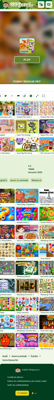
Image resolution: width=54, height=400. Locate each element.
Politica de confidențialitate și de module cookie (27, 381)
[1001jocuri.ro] (18, 4)
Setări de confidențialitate (18, 385)
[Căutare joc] (49, 4)
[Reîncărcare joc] (24, 95)
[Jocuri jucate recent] (41, 4)
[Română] (34, 393)
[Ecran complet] (43, 95)
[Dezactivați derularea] (30, 95)
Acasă (5, 356)
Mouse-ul (36, 180)
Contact (23, 393)
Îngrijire (34, 356)
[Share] (12, 95)
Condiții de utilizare (15, 377)
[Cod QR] (5, 95)
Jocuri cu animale (19, 180)
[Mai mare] (37, 95)
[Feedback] (18, 95)
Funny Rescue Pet (10, 360)
